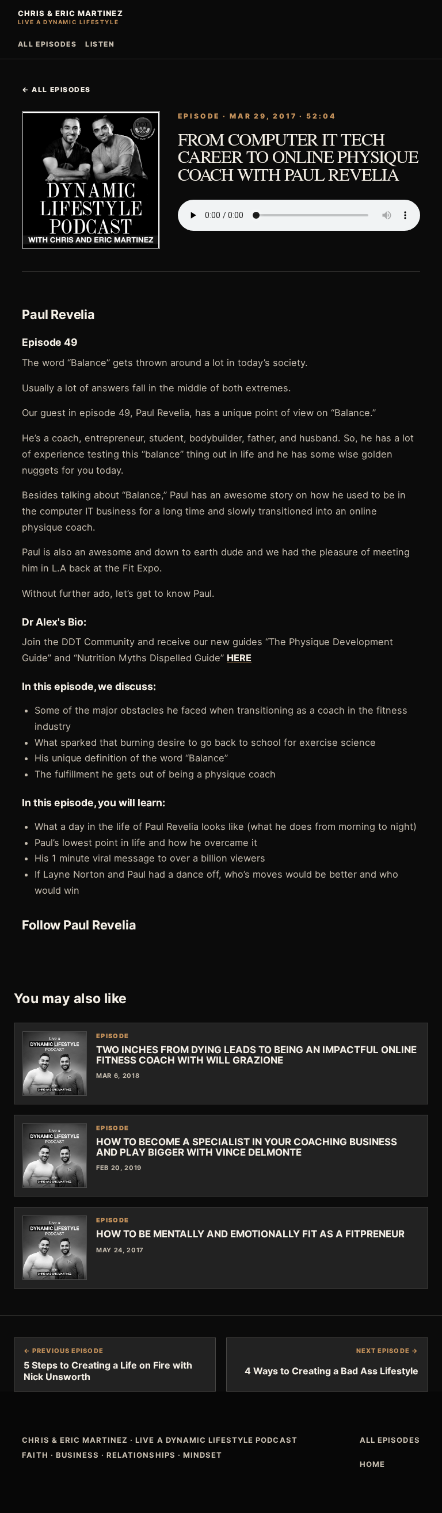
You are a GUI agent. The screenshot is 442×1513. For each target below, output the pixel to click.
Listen (100, 44)
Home (372, 1464)
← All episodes (56, 89)
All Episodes (47, 44)
